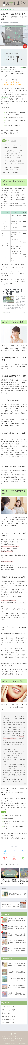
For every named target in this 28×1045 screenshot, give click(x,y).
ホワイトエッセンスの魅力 (10, 147)
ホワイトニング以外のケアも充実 (12, 161)
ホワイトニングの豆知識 (8, 1010)
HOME (15, 1034)
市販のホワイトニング (8, 1022)
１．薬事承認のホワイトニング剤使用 (14, 150)
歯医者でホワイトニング (8, 1036)
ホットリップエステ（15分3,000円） (14, 169)
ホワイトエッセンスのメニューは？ (12, 145)
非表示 (13, 140)
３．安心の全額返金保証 (11, 154)
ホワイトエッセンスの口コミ (10, 172)
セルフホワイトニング (8, 1006)
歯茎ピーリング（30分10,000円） (13, 167)
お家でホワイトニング (20, 1036)
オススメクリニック (14, 864)
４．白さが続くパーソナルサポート (13, 155)
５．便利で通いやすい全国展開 (12, 157)
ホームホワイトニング (8, 1019)
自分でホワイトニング (8, 1038)
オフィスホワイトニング (8, 1016)
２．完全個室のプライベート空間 (13, 152)
